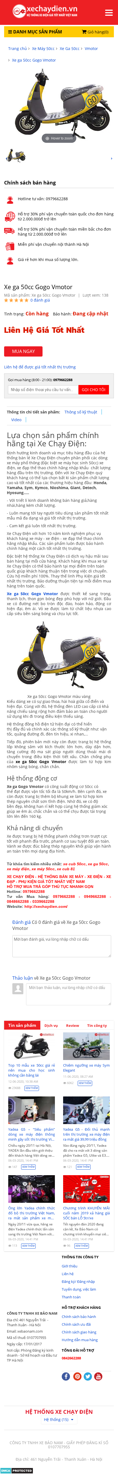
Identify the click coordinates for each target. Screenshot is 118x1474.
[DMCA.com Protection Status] (16, 1470)
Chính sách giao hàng (79, 1332)
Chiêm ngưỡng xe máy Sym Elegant (86, 1068)
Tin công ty (97, 1025)
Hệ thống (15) (56, 1419)
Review (72, 1025)
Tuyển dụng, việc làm (79, 1289)
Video (16, 419)
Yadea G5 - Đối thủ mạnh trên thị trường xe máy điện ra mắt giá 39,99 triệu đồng (86, 1134)
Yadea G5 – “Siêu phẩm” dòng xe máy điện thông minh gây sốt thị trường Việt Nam (31, 1134)
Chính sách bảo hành (79, 1316)
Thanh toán (71, 1296)
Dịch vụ (51, 1025)
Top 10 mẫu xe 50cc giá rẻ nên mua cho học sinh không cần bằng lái (31, 1070)
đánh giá (40, 300)
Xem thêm (32, 1088)
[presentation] (6, 158)
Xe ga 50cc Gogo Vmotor (32, 593)
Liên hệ (68, 1273)
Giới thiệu (69, 1266)
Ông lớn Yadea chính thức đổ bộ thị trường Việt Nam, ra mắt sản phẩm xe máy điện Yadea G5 (31, 1213)
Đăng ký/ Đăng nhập (78, 1281)
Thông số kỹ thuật (80, 412)
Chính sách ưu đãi (76, 1324)
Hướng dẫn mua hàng (80, 1339)
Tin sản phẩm (22, 1025)
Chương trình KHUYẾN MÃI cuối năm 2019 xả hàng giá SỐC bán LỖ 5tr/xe (86, 1213)
